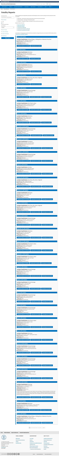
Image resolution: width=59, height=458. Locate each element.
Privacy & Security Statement (48, 454)
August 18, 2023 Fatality (22, 381)
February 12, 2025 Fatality (22, 190)
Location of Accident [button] (5, 31)
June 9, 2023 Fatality (21, 401)
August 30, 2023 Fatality (22, 369)
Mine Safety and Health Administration (8, 4)
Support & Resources (14, 432)
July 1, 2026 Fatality (21, 49)
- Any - (3, 21)
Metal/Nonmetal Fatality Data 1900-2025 (23, 28)
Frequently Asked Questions (24, 432)
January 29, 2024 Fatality (22, 343)
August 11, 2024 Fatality (22, 266)
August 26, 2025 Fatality (22, 164)
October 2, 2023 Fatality (22, 356)
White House (18, 438)
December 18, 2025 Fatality (23, 126)
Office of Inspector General (34, 446)
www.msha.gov (3, 447)
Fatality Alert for (36, 45)
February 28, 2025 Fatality (22, 177)
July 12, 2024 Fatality (21, 305)
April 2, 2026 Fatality (21, 100)
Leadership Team (32, 444)
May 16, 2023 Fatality (21, 413)
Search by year (3, 25)
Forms (2, 432)
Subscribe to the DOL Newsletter (35, 449)
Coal (2, 22)
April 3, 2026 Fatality (21, 88)
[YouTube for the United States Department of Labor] (14, 454)
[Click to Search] (47, 4)
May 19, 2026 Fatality (21, 75)
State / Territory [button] (4, 29)
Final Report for (46, 96)
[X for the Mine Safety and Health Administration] (10, 454)
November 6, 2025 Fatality (23, 151)
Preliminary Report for (23, 45)
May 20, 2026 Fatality (21, 62)
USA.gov (17, 441)
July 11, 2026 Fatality (21, 36)
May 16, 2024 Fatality (21, 330)
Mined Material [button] (4, 35)
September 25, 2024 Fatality (23, 241)
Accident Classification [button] (5, 33)
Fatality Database (7, 432)
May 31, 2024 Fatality (21, 318)
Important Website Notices (40, 454)
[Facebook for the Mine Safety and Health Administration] (8, 454)
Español (45, 449)
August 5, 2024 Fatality (22, 279)
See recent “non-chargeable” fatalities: (21, 34)
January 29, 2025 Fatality (22, 203)
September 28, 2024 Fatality (23, 228)
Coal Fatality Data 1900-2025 (21, 27)
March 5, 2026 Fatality (22, 113)
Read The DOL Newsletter (34, 447)
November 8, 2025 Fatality (23, 139)
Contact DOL (32, 441)
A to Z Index (31, 438)
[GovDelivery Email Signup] (19, 454)
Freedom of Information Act (48, 438)
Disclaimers (45, 446)
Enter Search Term (4, 15)
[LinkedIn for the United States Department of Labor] (16, 454)
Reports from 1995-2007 (21, 24)
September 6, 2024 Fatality (23, 254)
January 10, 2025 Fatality (22, 215)
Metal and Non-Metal (5, 24)
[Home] (3, 437)
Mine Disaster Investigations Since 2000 (23, 30)
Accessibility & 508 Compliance (48, 444)
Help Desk (45, 441)
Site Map (34, 454)
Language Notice (46, 447)
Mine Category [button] (4, 19)
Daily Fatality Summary (21, 26)
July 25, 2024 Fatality (21, 292)
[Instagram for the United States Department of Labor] (12, 454)
